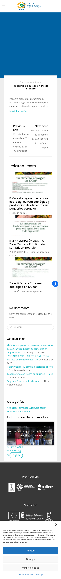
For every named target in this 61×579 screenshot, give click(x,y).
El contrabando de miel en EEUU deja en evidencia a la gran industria (21, 142)
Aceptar (31, 550)
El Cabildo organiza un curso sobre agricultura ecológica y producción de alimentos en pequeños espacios (30, 349)
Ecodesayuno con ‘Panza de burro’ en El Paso (30, 373)
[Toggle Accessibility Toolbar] (55, 283)
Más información (18, 111)
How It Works (16, 446)
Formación (25, 82)
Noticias (37, 82)
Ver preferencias (30, 567)
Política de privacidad (26, 575)
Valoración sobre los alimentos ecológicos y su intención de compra (39, 139)
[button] (56, 524)
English (16, 455)
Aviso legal (39, 575)
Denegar (30, 559)
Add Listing (15, 450)
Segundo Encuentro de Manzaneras (25, 381)
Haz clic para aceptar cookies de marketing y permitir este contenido (30, 433)
